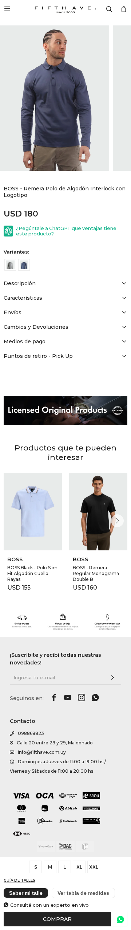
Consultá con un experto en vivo (49, 905)
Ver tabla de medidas (83, 893)
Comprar (57, 919)
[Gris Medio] (10, 265)
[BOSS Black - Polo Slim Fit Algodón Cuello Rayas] (33, 511)
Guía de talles (19, 880)
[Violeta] (24, 265)
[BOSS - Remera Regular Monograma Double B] (98, 511)
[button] (117, 520)
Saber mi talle (26, 893)
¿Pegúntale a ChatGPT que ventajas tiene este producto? (66, 231)
